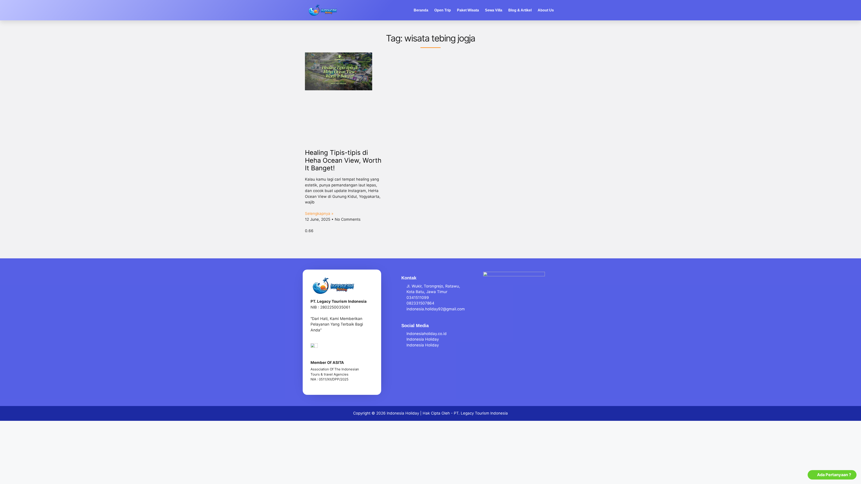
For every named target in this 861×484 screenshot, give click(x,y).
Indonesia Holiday (403, 413)
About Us (546, 10)
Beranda (421, 10)
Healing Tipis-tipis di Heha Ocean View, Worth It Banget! (343, 160)
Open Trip (442, 10)
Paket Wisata (468, 10)
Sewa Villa (493, 10)
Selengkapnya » (319, 213)
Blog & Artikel (520, 10)
